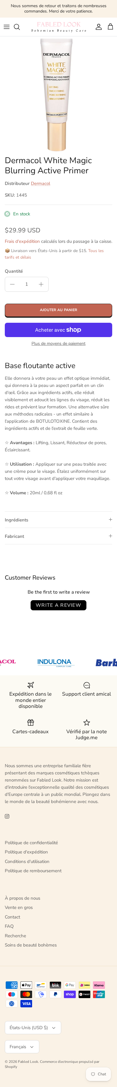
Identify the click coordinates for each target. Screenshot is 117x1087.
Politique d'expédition (26, 852)
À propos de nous (22, 898)
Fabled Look (28, 1061)
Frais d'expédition (22, 241)
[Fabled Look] (58, 27)
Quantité (14, 271)
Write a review (58, 605)
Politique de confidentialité (31, 843)
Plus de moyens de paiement (59, 343)
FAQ (9, 926)
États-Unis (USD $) (29, 1028)
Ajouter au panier (58, 310)
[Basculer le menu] (6, 26)
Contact (12, 917)
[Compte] (97, 26)
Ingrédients (16, 520)
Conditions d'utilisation (27, 861)
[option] (58, 94)
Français (18, 1047)
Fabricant (14, 536)
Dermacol (40, 183)
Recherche (15, 936)
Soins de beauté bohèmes (31, 945)
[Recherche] (19, 26)
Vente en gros (19, 907)
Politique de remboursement (33, 871)
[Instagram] (7, 816)
